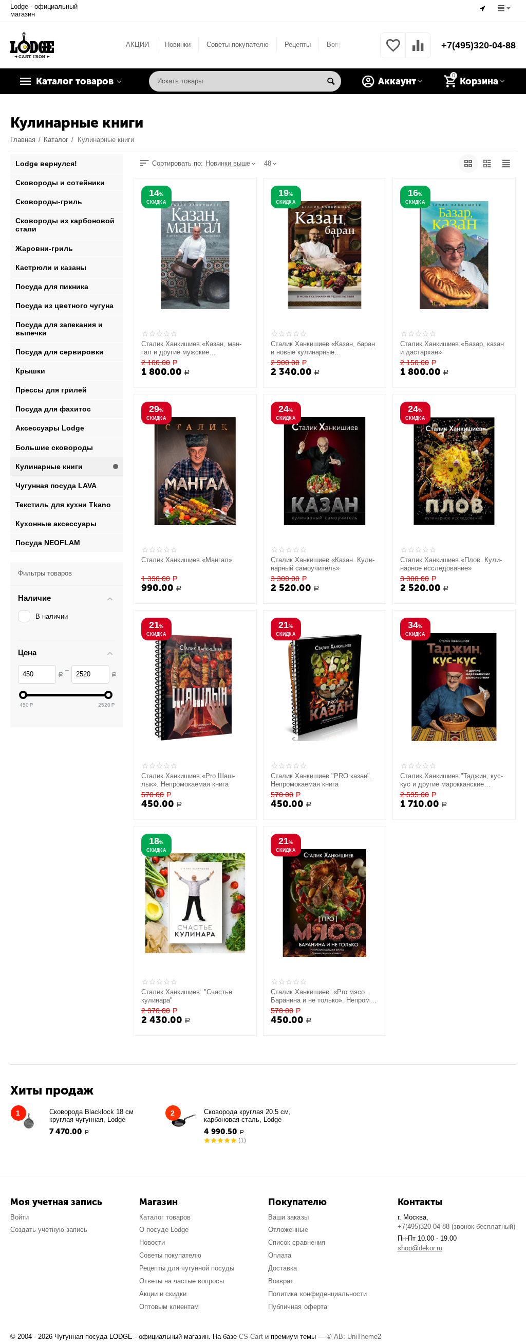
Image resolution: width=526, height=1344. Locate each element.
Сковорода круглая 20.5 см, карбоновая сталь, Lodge (247, 1115)
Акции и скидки (162, 1294)
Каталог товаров (165, 1217)
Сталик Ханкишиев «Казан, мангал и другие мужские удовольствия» (191, 348)
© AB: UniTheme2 (354, 1336)
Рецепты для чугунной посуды (186, 1268)
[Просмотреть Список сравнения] (418, 51)
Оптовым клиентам (169, 1307)
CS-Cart (250, 1336)
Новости (152, 1242)
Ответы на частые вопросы (181, 1281)
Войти (19, 1217)
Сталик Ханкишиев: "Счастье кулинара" (186, 996)
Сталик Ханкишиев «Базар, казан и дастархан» (452, 348)
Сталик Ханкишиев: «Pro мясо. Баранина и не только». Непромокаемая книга (323, 996)
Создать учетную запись (48, 1229)
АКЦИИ (137, 44)
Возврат (280, 1281)
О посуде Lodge (164, 1229)
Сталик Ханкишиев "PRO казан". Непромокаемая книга (321, 780)
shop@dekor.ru (420, 1248)
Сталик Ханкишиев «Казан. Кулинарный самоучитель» (322, 564)
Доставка (282, 1268)
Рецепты (298, 44)
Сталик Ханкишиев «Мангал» (186, 560)
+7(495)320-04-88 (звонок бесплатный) (456, 1226)
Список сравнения (296, 1242)
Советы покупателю (237, 44)
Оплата (279, 1255)
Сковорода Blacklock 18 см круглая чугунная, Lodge (91, 1115)
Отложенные (288, 1229)
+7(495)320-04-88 (478, 45)
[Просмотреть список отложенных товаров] (393, 51)
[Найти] (331, 81)
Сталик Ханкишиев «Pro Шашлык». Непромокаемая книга (188, 780)
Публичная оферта (297, 1307)
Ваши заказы (288, 1217)
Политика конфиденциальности (317, 1294)
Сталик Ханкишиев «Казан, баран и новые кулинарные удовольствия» (323, 348)
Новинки (178, 44)
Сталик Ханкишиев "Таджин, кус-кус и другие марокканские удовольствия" (451, 780)
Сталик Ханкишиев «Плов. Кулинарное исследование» (451, 564)
